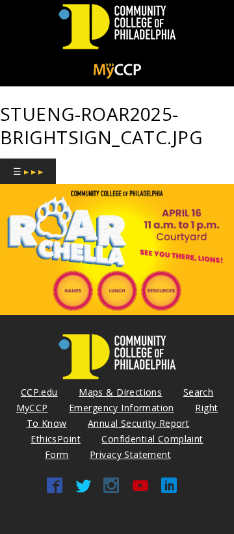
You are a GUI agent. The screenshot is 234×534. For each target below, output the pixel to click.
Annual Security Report (138, 423)
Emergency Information (121, 407)
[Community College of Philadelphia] (117, 50)
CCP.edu (39, 392)
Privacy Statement (130, 454)
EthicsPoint (56, 439)
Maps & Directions (120, 392)
